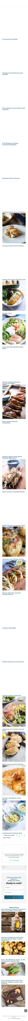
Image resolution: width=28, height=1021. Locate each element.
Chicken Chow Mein (9, 628)
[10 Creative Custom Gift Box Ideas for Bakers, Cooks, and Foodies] (14, 996)
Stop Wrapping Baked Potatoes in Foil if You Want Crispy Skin (13, 909)
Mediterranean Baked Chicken (13, 764)
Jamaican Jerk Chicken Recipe (13, 559)
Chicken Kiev (7, 313)
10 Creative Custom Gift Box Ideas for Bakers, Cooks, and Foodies (12, 982)
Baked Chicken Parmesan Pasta (13, 525)
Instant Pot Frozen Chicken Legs (14, 279)
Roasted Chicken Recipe (11, 178)
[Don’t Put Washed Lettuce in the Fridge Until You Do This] (14, 969)
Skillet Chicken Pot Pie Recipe (13, 661)
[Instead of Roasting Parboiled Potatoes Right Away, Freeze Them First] (14, 948)
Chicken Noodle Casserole (11, 695)
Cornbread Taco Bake (10, 39)
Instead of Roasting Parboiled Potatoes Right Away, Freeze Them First (12, 939)
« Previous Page (8, 835)
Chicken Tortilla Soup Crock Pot (13, 212)
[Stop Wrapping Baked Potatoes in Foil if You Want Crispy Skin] (14, 922)
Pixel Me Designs (16, 1018)
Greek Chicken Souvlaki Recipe (13, 491)
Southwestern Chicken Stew (12, 833)
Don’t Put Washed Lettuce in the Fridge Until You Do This (13, 960)
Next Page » (7, 837)
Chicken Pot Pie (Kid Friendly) (13, 245)
